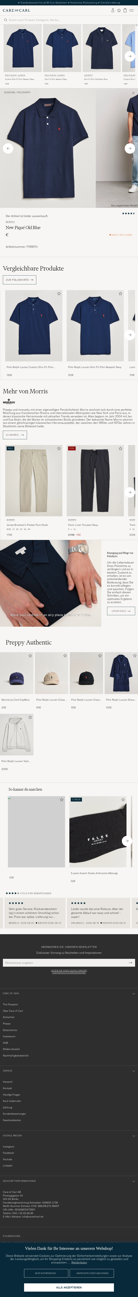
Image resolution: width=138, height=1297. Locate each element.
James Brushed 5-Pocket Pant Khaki (27, 525)
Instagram (8, 1146)
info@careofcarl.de (32, 1216)
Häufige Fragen (11, 1094)
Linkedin (8, 1165)
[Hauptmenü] (131, 10)
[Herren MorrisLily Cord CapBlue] (16, 673)
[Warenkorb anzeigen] (125, 10)
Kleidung (9, 92)
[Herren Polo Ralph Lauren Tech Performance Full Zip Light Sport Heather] (16, 734)
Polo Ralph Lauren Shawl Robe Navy (120, 700)
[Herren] (36, 831)
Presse (6, 1023)
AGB (5, 1042)
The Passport (10, 1004)
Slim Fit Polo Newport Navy (56, 79)
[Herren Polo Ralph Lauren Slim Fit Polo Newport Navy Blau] (62, 48)
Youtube (7, 1159)
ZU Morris (12, 435)
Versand (7, 1081)
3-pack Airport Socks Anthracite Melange (94, 873)
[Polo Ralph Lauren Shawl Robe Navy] (121, 696)
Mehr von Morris (25, 391)
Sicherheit (8, 1017)
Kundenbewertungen (14, 1113)
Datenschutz (10, 1030)
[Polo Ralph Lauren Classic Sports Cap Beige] (51, 696)
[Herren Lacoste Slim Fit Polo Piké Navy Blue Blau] (102, 48)
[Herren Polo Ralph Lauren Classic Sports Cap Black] (86, 673)
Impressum (9, 1036)
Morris (10, 222)
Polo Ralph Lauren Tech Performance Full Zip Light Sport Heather (16, 761)
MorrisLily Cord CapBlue (15, 699)
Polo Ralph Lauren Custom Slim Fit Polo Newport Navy (30, 367)
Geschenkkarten (12, 1120)
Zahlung (7, 1107)
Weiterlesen (79, 1262)
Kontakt (7, 1088)
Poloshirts (24, 92)
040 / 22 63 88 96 (22, 1213)
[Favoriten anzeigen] (119, 10)
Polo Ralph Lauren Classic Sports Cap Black (86, 700)
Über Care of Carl (13, 1010)
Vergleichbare (33, 268)
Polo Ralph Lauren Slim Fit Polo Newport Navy (94, 367)
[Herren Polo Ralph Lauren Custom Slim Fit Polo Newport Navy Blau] (23, 48)
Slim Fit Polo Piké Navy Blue (95, 79)
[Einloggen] (113, 10)
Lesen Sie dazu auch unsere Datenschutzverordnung (69, 972)
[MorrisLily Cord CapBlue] (16, 696)
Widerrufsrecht (11, 1049)
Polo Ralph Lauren (15, 75)
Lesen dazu (119, 611)
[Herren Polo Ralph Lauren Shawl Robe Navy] (121, 673)
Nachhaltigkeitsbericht (16, 1055)
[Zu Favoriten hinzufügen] (58, 294)
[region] (69, 913)
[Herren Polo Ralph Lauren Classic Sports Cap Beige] (51, 673)
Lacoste (88, 75)
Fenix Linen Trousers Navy (83, 525)
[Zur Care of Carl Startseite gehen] (16, 10)
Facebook (8, 1152)
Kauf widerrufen (12, 1101)
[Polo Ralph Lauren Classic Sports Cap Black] (86, 696)
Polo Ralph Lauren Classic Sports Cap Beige (51, 700)
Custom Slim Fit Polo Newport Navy (19, 79)
